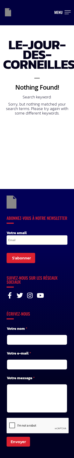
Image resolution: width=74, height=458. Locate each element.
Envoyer (18, 442)
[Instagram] (30, 295)
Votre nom (17, 328)
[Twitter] (20, 295)
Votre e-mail (19, 353)
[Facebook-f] (10, 295)
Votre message (21, 378)
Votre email (17, 232)
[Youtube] (40, 295)
